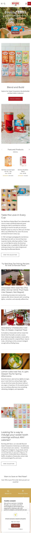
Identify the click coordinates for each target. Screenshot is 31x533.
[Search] (5, 3)
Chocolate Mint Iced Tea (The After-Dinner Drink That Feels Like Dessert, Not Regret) (14, 290)
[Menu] (1, 3)
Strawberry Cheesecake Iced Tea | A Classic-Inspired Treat (14, 329)
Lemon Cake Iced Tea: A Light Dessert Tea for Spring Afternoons (14, 374)
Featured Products (15, 149)
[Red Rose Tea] (15, 3)
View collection (8, 463)
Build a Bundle (15, 99)
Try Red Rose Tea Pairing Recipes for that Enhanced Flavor (15, 264)
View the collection (10, 255)
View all (15, 152)
